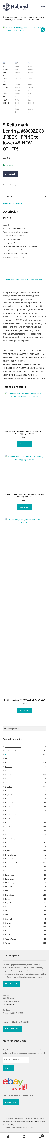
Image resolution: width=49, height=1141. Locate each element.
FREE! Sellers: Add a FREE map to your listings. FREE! (24, 279)
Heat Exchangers (11, 839)
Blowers (8, 759)
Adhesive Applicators (13, 747)
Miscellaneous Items (12, 863)
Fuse (7, 823)
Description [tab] (7, 196)
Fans (7, 811)
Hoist (7, 843)
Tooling (7, 931)
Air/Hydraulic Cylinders (13, 751)
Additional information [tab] (12, 203)
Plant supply (9, 883)
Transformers (10, 935)
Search (24, 1137)
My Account (8, 1137)
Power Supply (10, 895)
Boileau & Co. (28, 1127)
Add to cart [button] (24, 444)
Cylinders (8, 787)
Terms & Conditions (33, 1121)
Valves (7, 943)
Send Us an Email (12, 1029)
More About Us (11, 984)
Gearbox (8, 831)
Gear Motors (9, 827)
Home (7, 17)
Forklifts (8, 819)
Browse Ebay (10, 1102)
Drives (7, 799)
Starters (8, 923)
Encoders (8, 807)
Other (7, 871)
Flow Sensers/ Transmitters (15, 815)
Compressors (10, 771)
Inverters (8, 847)
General (8, 835)
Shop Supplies (10, 911)
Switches (8, 927)
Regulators (9, 903)
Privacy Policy (8, 1124)
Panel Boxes (9, 875)
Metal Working (10, 859)
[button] (43, 30)
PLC (6, 891)
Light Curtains (10, 851)
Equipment (15, 17)
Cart (38, 1135)
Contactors (9, 775)
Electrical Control (11, 803)
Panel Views (9, 879)
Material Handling (11, 855)
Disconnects (9, 791)
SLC (6, 915)
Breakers (8, 763)
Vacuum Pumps (10, 939)
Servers (8, 907)
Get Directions (9, 1004)
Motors (7, 867)
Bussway (8, 767)
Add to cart (10, 174)
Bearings (24, 17)
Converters (9, 779)
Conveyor (8, 783)
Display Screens (11, 795)
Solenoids (8, 919)
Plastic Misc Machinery (13, 887)
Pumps (7, 899)
